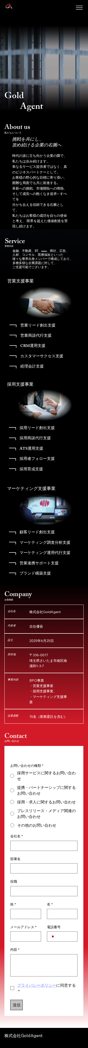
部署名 (15, 859)
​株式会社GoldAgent (23, 1035)
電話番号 (54, 927)
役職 (13, 881)
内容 (14, 949)
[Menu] (80, 7)
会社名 (16, 836)
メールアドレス (23, 927)
